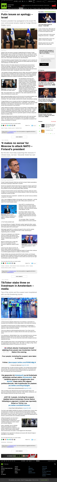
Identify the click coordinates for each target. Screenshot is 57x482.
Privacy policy (44, 468)
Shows (51, 8)
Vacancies (44, 475)
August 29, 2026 (27, 388)
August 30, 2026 (25, 365)
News (2, 466)
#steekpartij (19, 375)
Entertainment (46, 8)
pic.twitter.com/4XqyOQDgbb (19, 385)
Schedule (30, 471)
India (28, 8)
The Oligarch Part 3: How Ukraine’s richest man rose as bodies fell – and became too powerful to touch (46, 84)
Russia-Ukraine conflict (6, 267)
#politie (9, 381)
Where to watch (31, 469)
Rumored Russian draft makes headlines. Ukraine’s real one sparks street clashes (46, 115)
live (53, 5)
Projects (54, 8)
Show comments (19, 276)
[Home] (4, 6)
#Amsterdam (27, 377)
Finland (2, 265)
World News (21, 8)
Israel (2, 128)
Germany (7, 265)
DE (7, 0)
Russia (5, 128)
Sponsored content (31, 472)
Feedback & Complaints (46, 474)
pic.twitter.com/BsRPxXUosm (19, 405)
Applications (30, 468)
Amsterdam (3, 442)
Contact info (44, 472)
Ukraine (14, 267)
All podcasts (53, 121)
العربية (2, 0)
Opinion (42, 8)
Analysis (38, 8)
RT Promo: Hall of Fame (46, 471)
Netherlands (9, 442)
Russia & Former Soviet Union (13, 8)
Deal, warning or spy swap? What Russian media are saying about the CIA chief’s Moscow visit (46, 100)
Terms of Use (44, 466)
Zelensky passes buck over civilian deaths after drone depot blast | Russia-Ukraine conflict (35, 5)
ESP (4, 0)
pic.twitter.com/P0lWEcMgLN (25, 362)
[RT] (16, 1)
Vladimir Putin (18, 128)
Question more (11, 5)
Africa (31, 8)
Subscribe (44, 64)
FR (9, 0)
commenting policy (12, 131)
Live (29, 466)
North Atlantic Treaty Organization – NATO (19, 265)
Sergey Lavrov (11, 128)
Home (3, 11)
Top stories (41, 11)
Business (25, 8)
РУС (6, 0)
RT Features (35, 8)
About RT (44, 469)
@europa (11, 362)
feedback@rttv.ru (10, 132)
